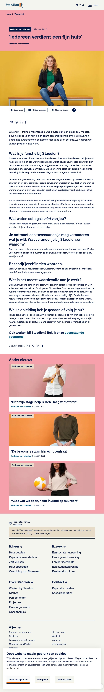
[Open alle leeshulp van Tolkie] (74, 110)
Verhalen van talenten (19, 43)
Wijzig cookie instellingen (38, 533)
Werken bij (19, 14)
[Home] (14, 5)
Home (8, 14)
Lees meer (21, 524)
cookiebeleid (12, 668)
